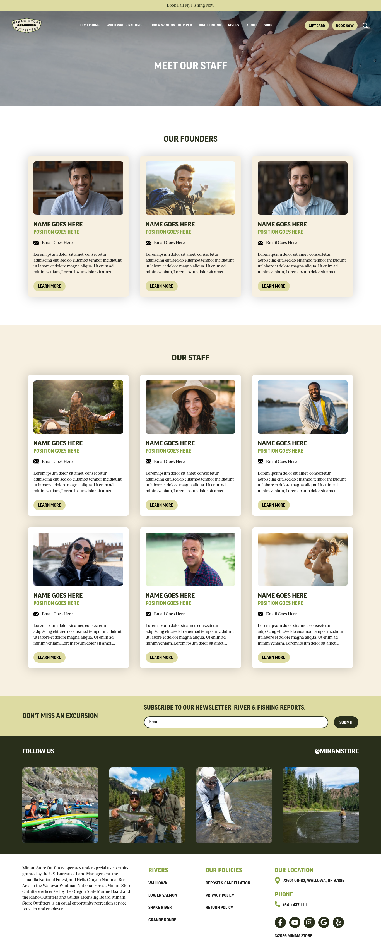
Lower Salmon (162, 895)
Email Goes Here (57, 243)
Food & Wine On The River (170, 25)
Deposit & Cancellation (228, 883)
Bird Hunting (210, 25)
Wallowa (157, 883)
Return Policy (219, 908)
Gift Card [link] (317, 26)
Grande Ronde (162, 920)
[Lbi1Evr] (323, 922)
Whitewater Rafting (124, 25)
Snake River (160, 908)
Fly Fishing (90, 25)
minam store (300, 936)
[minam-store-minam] (338, 922)
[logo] (29, 25)
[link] (78, 224)
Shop (268, 25)
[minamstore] (280, 922)
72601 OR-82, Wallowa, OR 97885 (313, 881)
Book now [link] (345, 26)
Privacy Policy (220, 895)
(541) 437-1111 (295, 905)
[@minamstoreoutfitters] (294, 922)
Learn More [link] (49, 286)
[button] (365, 25)
